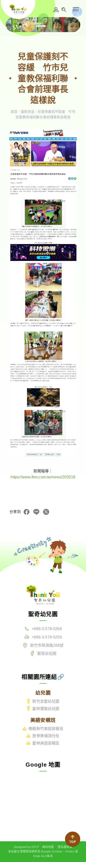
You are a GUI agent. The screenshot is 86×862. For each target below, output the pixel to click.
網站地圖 (48, 847)
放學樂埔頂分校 (45, 736)
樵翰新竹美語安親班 (45, 729)
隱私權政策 (65, 847)
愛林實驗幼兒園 (45, 709)
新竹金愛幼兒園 (45, 701)
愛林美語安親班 (45, 743)
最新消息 (27, 111)
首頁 (15, 111)
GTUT (35, 847)
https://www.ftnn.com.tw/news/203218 (43, 477)
